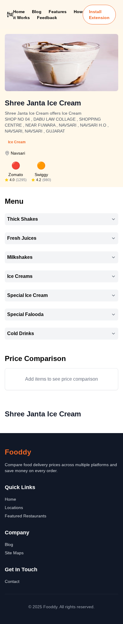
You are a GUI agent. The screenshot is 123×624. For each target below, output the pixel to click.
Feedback (47, 17)
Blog (36, 11)
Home (19, 11)
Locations (14, 507)
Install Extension (99, 14)
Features (58, 11)
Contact (12, 581)
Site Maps (14, 552)
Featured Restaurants (25, 515)
